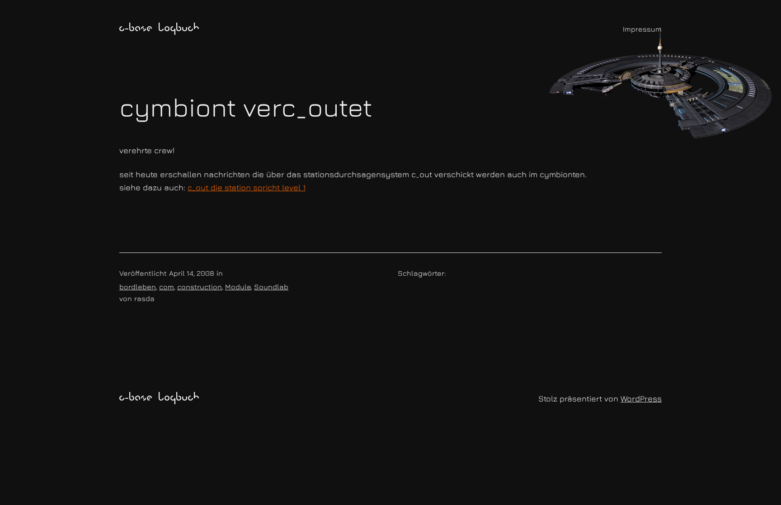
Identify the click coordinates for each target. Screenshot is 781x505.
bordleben (137, 287)
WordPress (641, 398)
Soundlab (271, 287)
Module (238, 287)
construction (199, 287)
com (166, 287)
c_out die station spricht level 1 (247, 187)
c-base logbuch (159, 29)
